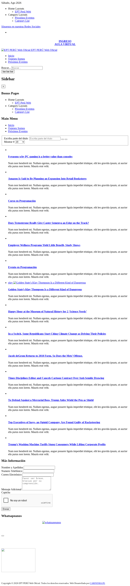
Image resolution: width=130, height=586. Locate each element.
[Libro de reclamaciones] (18, 571)
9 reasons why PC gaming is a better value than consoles (40, 156)
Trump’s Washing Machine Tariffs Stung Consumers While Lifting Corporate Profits (57, 444)
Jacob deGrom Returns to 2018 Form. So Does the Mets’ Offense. (45, 355)
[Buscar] (62, 139)
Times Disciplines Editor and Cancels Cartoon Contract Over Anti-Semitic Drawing (56, 378)
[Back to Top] (2, 535)
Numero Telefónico (11, 471)
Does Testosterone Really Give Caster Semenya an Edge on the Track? (48, 222)
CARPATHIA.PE (97, 583)
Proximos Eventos (24, 17)
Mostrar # (9, 141)
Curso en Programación (22, 200)
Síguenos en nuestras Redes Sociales (20, 26)
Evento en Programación (22, 267)
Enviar (6, 509)
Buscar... (6, 67)
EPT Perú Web (23, 11)
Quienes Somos (16, 58)
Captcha (5, 492)
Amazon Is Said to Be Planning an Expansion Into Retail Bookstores (47, 178)
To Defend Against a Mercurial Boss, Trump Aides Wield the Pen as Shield (51, 400)
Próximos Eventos (18, 61)
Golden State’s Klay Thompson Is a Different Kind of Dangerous (45, 289)
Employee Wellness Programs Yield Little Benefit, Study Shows (44, 245)
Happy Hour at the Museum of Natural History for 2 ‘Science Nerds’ (47, 311)
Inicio (11, 55)
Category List (22, 20)
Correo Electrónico (11, 474)
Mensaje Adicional (11, 489)
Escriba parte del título (16, 138)
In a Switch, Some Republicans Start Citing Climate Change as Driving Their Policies (57, 333)
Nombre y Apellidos (12, 467)
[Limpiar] (66, 139)
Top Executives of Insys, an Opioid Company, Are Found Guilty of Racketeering (54, 422)
